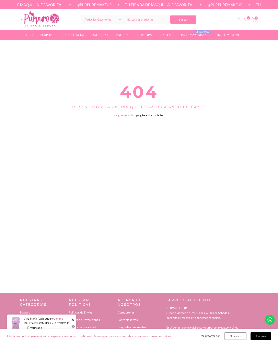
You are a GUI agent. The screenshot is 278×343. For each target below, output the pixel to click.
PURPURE (46, 35)
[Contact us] (270, 320)
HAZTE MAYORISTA (195, 35)
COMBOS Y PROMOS (228, 35)
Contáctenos (126, 312)
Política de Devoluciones (84, 319)
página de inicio (149, 115)
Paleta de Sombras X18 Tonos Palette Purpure (47, 323)
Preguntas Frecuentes (132, 327)
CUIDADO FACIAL (72, 35)
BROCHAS (123, 35)
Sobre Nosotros (128, 319)
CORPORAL (145, 35)
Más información (210, 336)
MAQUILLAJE (100, 35)
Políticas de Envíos (80, 312)
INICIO (28, 35)
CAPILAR (166, 35)
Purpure (25, 312)
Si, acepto (261, 336)
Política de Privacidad (82, 327)
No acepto (235, 336)
